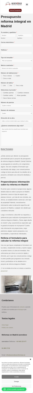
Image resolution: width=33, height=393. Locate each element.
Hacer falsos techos (9, 98)
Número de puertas (7, 102)
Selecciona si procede (9, 90)
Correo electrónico (8, 42)
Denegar (16, 381)
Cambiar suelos (8, 95)
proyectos (4, 271)
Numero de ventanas (8, 110)
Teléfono (4, 50)
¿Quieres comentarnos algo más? (12, 126)
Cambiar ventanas (23, 93)
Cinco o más (7, 78)
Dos (11, 85)
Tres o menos (7, 76)
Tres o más (19, 85)
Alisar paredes (21, 95)
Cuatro (18, 76)
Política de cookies (7, 327)
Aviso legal (5, 325)
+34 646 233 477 (21, 341)
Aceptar (16, 376)
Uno (4, 85)
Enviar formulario (7, 149)
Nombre (3, 38)
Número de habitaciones (9, 73)
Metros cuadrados (7, 65)
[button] (30, 359)
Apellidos (19, 38)
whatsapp (20, 309)
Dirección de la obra (7, 118)
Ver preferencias (16, 386)
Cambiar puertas (8, 93)
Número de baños (7, 83)
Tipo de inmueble (7, 57)
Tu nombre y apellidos (9, 32)
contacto (21, 307)
